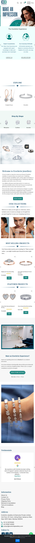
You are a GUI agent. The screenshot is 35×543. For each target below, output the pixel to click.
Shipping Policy (6, 501)
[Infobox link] (6, 123)
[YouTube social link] (11, 534)
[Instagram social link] (7, 534)
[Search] (17, 3)
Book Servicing (26, 57)
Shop (14, 116)
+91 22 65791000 (8, 522)
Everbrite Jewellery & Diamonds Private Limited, (16, 515)
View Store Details (17, 372)
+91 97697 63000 (8, 524)
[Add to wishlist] (14, 256)
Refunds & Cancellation (8, 503)
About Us (4, 495)
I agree (17, 540)
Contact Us (4, 497)
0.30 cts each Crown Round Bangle (25, 271)
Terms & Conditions (7, 505)
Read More (18, 198)
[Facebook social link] (3, 534)
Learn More (23, 537)
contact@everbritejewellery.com (13, 526)
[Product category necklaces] (9, 97)
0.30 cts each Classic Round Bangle (25, 306)
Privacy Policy (5, 499)
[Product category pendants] (26, 97)
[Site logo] (4, 3)
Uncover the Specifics (9, 57)
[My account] (21, 3)
